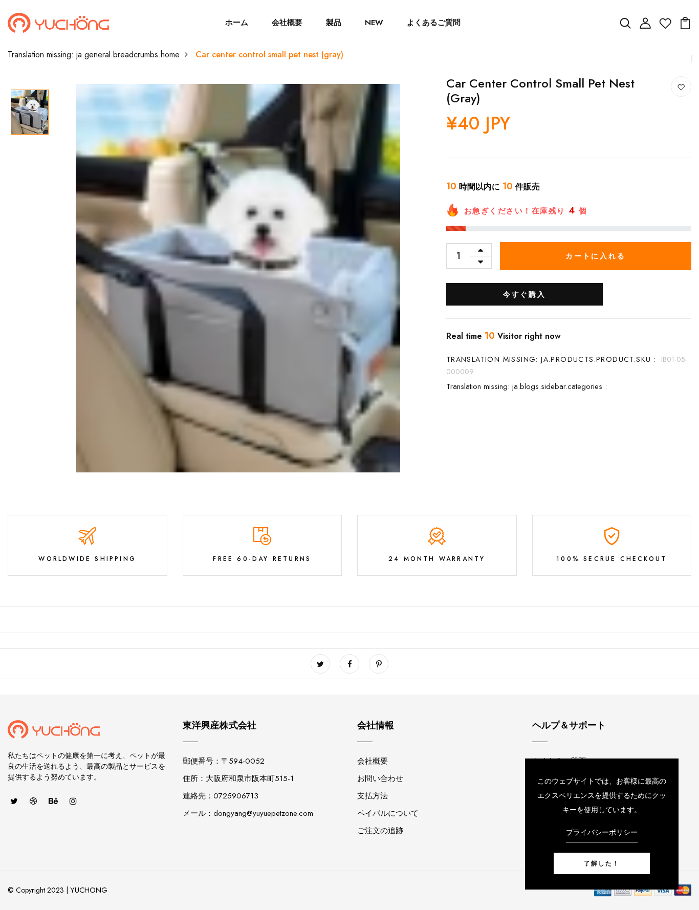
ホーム (236, 22)
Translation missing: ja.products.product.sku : (551, 359)
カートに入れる (595, 256)
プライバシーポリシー (602, 832)
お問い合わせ (380, 778)
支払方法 (372, 795)
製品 (333, 22)
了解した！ (602, 863)
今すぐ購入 (524, 294)
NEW (374, 22)
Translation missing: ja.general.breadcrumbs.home (94, 54)
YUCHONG (88, 890)
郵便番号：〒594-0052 (224, 761)
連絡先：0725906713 (220, 795)
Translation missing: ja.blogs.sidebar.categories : (526, 386)
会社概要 (287, 22)
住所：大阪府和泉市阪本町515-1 (238, 778)
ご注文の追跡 (380, 830)
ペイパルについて (388, 813)
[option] (34, 113)
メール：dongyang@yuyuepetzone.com (248, 813)
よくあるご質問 (434, 22)
